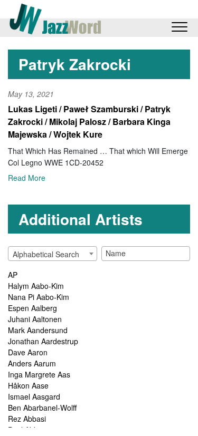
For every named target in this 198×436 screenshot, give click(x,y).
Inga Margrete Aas (39, 374)
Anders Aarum (32, 363)
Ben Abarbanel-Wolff (42, 407)
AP (12, 274)
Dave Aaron (28, 352)
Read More (26, 177)
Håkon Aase (28, 385)
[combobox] (52, 253)
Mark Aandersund (38, 330)
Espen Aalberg (32, 308)
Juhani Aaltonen (35, 319)
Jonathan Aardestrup (43, 341)
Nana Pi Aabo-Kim (38, 297)
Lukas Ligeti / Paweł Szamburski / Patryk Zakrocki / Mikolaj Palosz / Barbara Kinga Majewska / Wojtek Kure (89, 121)
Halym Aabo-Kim (36, 285)
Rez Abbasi (27, 418)
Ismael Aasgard (34, 396)
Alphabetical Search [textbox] (46, 254)
